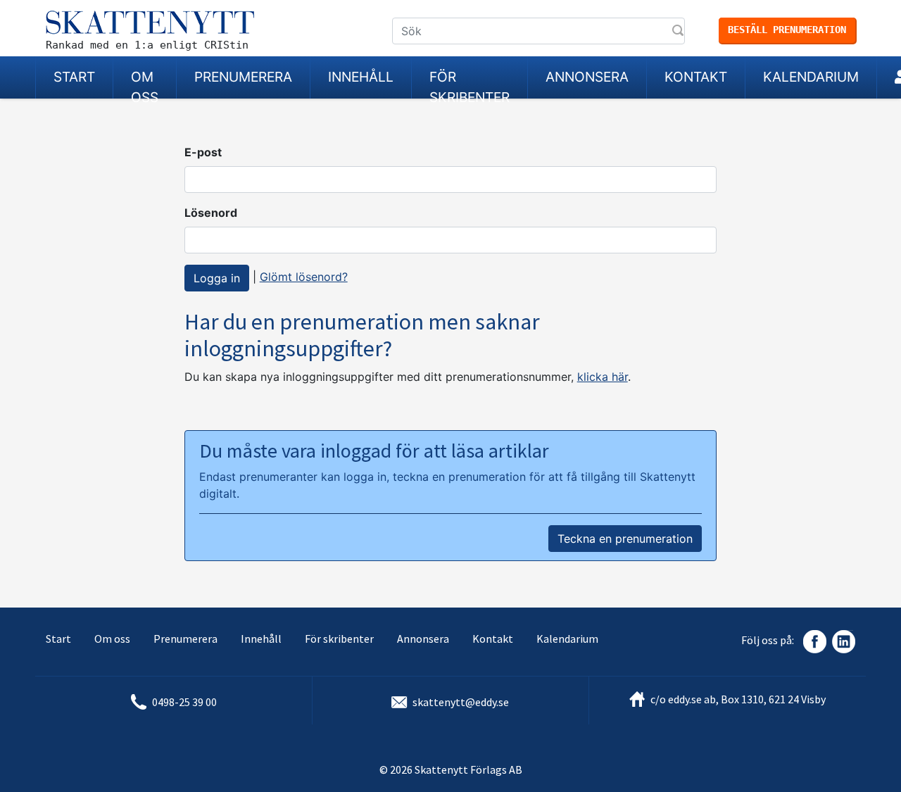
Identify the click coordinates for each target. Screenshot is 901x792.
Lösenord (210, 213)
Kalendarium (811, 76)
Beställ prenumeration (787, 29)
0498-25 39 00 (184, 702)
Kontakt (695, 76)
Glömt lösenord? (304, 277)
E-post (203, 152)
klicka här (602, 377)
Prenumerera (243, 76)
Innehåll (360, 76)
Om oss (144, 83)
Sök (679, 32)
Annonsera (587, 76)
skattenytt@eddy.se (460, 702)
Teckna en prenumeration (625, 539)
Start (74, 76)
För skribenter (469, 83)
